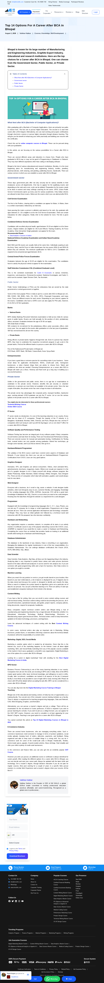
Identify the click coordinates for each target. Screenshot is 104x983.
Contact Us (34, 884)
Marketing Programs (55, 933)
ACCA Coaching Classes (61, 879)
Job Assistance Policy (47, 972)
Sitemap (60, 972)
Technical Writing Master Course (63, 918)
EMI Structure (85, 12)
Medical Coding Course (60, 910)
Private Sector (18, 86)
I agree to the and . (17, 849)
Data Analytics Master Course (62, 898)
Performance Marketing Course (63, 912)
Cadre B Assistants (44, 273)
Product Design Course (60, 915)
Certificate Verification (24, 969)
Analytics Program (13, 933)
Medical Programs (41, 933)
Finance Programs (27, 933)
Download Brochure (17, 856)
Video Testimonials (54, 5)
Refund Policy (65, 969)
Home (32, 879)
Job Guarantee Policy (79, 969)
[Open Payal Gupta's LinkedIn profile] (28, 974)
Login (96, 12)
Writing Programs (69, 933)
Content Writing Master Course (63, 893)
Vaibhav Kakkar (26, 780)
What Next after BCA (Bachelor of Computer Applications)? (33, 77)
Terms (20, 848)
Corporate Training (36, 887)
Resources (58, 12)
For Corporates (46, 12)
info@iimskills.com (18, 2)
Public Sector (18, 83)
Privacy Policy (13, 850)
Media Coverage (64, 2)
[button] (9, 835)
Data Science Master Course (62, 907)
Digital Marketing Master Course (63, 895)
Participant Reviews (77, 2)
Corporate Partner (36, 890)
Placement (36, 12)
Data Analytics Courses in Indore (20, 235)
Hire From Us (34, 893)
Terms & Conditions (40, 969)
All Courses (25, 12)
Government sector (20, 80)
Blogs (77, 12)
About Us (33, 882)
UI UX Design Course (60, 921)
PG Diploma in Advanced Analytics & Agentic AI (22, 946)
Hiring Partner (52, 2)
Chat (69, 979)
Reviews (69, 12)
